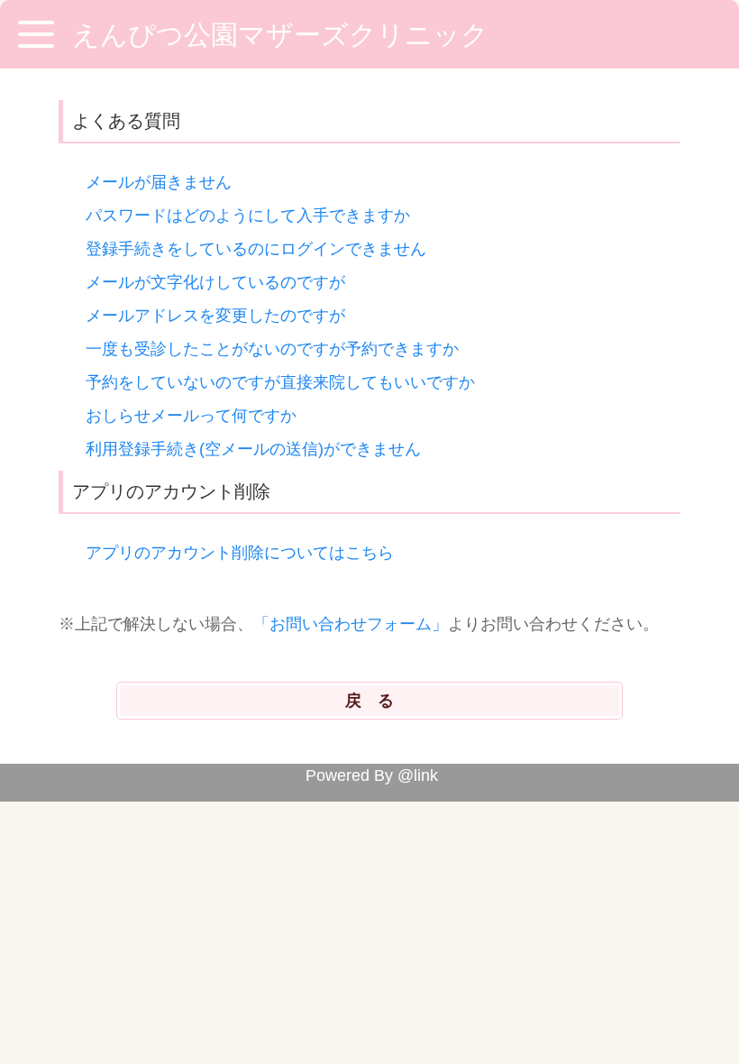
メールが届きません (159, 182)
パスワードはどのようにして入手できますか (248, 215)
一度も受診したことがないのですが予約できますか (272, 349)
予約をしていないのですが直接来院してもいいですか (280, 382)
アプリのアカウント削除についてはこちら (240, 553)
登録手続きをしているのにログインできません (256, 249)
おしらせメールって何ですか (191, 416)
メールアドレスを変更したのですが (215, 316)
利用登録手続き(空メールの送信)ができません (253, 449)
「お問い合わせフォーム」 (350, 624)
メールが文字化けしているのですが (215, 282)
